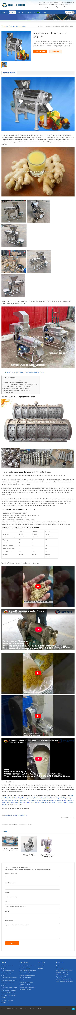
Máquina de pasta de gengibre (9, 980)
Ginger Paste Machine (29, 800)
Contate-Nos (31, 12)
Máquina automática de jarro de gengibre (16, 815)
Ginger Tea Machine (43, 800)
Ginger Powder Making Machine (15, 802)
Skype (73, 1009)
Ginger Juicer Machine (33, 802)
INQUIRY (42, 51)
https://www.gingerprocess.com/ (47, 7)
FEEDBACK (55, 51)
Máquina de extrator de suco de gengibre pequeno (18, 824)
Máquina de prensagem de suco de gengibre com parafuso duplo (10, 849)
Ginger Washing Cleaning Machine (45, 798)
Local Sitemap (34, 1009)
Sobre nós (21, 12)
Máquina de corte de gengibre (9, 977)
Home (5, 12)
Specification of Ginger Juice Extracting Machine (17, 388)
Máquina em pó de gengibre (8, 990)
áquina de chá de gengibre (8, 992)
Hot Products (41, 1009)
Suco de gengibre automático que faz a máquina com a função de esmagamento (29, 855)
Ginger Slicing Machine (15, 800)
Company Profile (8, 392)
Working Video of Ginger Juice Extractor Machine (17, 390)
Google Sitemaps (25, 1009)
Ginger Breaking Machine (25, 798)
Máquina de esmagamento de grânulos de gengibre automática (27, 978)
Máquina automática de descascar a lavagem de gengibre (7, 973)
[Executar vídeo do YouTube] (37, 586)
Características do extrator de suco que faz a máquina (18, 386)
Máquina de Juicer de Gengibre (13, 26)
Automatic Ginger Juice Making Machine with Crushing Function (25, 372)
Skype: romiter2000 (61, 7)
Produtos (12, 12)
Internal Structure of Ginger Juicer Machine (15, 382)
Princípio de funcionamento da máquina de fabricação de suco (21, 384)
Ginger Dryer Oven (56, 800)
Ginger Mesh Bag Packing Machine (51, 802)
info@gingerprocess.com (65, 4)
